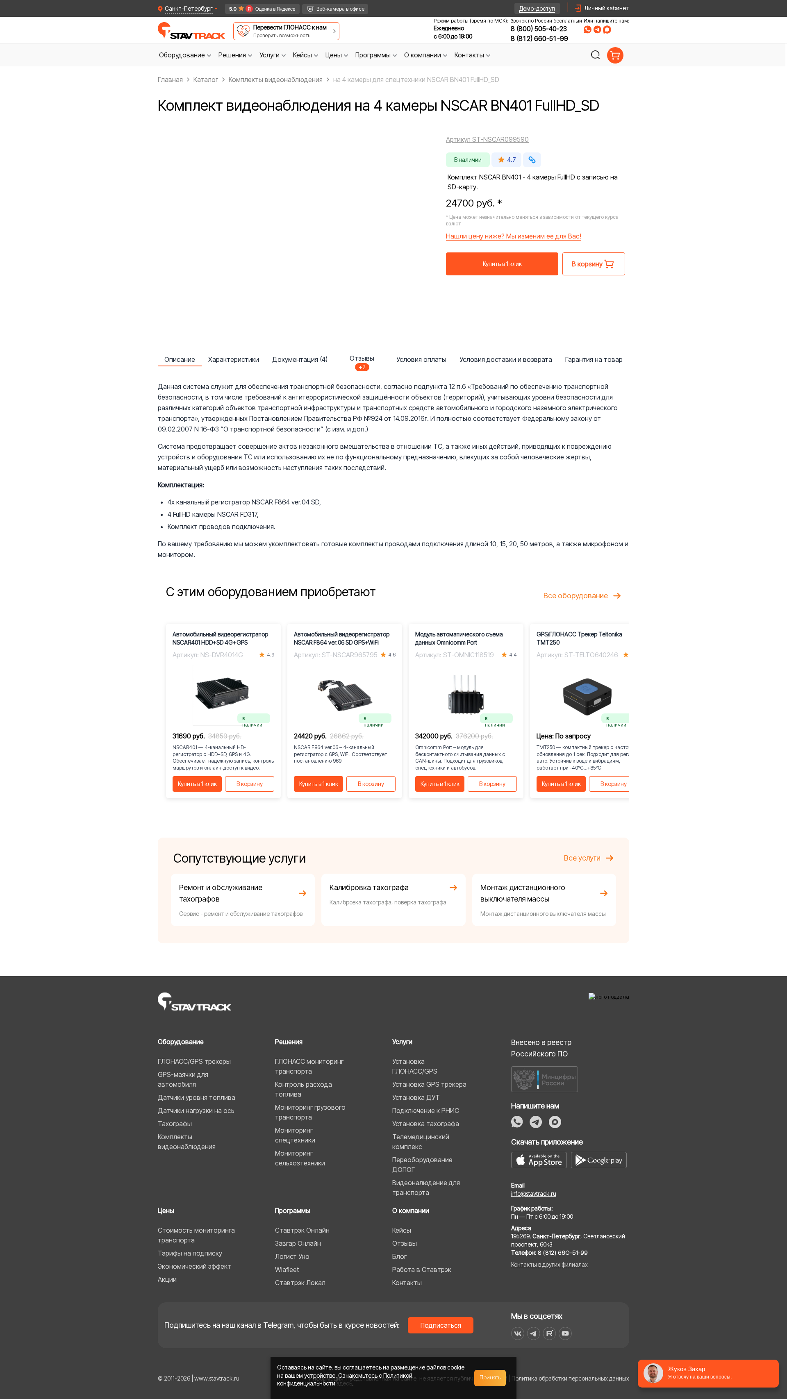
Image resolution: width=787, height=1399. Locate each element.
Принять (490, 1377)
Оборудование (181, 1042)
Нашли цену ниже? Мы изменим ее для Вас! (513, 236)
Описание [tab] (179, 359)
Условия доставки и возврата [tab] (505, 359)
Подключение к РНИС (425, 1110)
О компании (410, 1210)
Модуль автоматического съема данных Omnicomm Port (459, 638)
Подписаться (441, 1325)
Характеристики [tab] (233, 359)
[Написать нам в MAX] (607, 29)
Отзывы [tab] (362, 360)
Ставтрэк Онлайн (302, 1230)
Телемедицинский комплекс (420, 1142)
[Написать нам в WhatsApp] (587, 29)
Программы (292, 1210)
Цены (166, 1210)
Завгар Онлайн (298, 1243)
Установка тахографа (425, 1124)
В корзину (250, 783)
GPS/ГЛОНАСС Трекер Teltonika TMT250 (579, 638)
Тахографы (175, 1124)
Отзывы (404, 1243)
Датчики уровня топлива (196, 1097)
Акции (167, 1279)
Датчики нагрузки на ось (196, 1110)
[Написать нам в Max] (555, 1122)
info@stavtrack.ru (533, 1193)
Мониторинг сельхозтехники (300, 1158)
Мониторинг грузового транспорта (310, 1112)
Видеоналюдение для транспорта (426, 1188)
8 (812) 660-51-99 (539, 38)
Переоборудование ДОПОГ (422, 1165)
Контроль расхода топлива (303, 1089)
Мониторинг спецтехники (295, 1135)
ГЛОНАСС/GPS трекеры (194, 1061)
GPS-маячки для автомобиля (183, 1079)
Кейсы (401, 1230)
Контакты (407, 1283)
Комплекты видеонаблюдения (187, 1142)
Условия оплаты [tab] (421, 359)
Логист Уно (292, 1256)
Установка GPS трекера (429, 1084)
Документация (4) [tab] (300, 359)
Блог (399, 1256)
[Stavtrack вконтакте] (517, 1333)
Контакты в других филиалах (549, 1264)
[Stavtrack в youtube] (565, 1333)
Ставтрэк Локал (300, 1283)
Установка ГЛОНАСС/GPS (414, 1066)
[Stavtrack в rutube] (549, 1333)
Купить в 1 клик (502, 263)
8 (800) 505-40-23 (539, 29)
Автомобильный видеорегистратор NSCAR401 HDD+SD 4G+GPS (220, 638)
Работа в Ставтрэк (421, 1269)
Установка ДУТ (416, 1097)
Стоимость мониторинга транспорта (196, 1235)
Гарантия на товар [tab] (594, 359)
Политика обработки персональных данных (570, 1378)
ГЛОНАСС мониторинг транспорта (309, 1066)
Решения (289, 1042)
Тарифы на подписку (190, 1253)
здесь (344, 1383)
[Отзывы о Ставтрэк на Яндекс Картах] (259, 9)
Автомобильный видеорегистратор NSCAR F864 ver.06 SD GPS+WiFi (341, 638)
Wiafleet (287, 1269)
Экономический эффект (194, 1266)
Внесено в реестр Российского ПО (541, 1048)
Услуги (402, 1042)
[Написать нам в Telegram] (597, 29)
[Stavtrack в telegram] (533, 1333)
